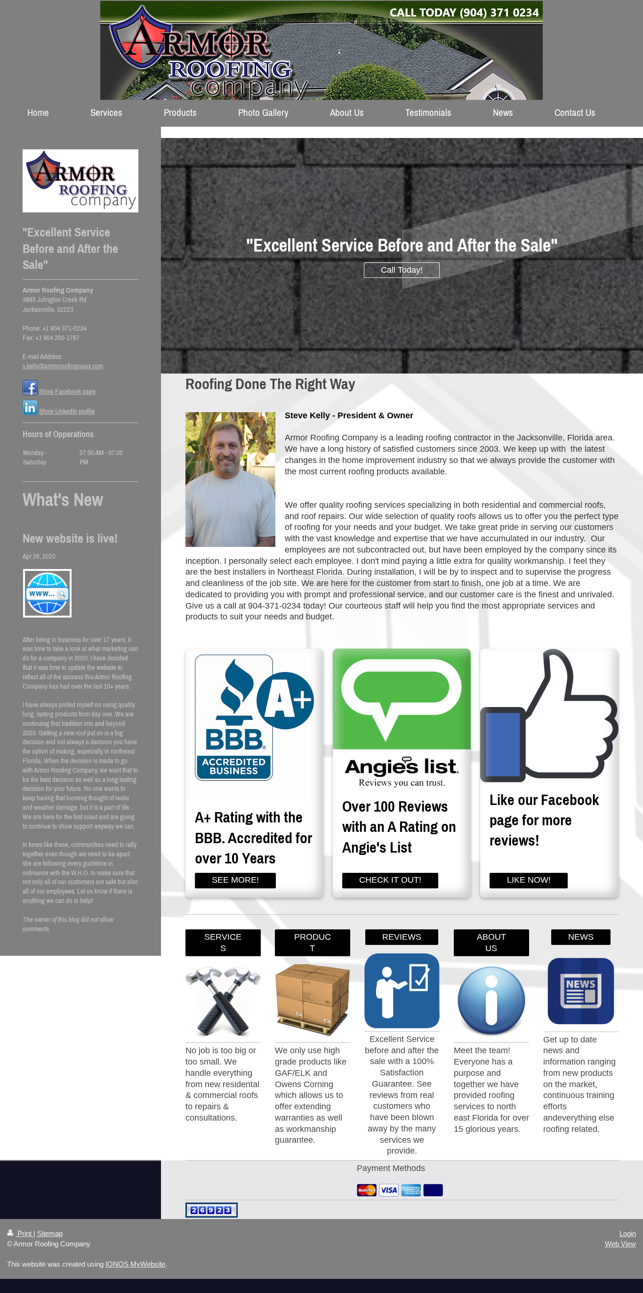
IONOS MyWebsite (135, 1264)
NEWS (581, 937)
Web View (620, 1244)
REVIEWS (401, 937)
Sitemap (50, 1233)
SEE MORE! (235, 880)
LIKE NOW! (529, 880)
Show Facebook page (67, 391)
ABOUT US (491, 942)
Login (627, 1233)
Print (24, 1233)
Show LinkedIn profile (67, 411)
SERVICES (222, 942)
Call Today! (402, 270)
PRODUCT (312, 942)
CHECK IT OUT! (390, 880)
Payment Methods (391, 1168)
